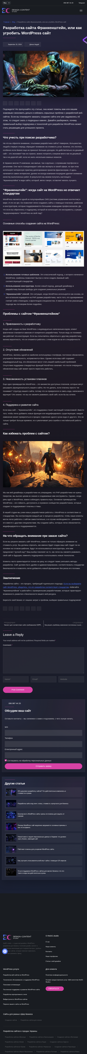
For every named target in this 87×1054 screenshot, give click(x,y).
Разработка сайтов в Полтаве (46, 1051)
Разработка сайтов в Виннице (15, 1037)
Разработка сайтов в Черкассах (40, 1047)
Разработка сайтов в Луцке (36, 1042)
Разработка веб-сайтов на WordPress (16, 975)
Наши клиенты (51, 946)
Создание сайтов (11, 1020)
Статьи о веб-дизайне (53, 961)
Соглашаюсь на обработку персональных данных (29, 761)
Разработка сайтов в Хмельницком (41, 1037)
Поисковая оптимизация (11, 985)
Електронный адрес (13, 749)
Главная (6, 22)
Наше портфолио (52, 956)
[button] (6, 3)
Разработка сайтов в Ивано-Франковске (19, 1051)
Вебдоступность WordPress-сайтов (15, 999)
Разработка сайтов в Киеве (14, 1042)
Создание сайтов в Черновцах (65, 1047)
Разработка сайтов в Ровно (70, 1051)
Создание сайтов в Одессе (59, 1042)
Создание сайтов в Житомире (67, 1037)
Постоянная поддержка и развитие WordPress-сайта (21, 989)
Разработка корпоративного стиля (15, 994)
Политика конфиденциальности (57, 975)
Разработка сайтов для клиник (31, 1020)
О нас (48, 942)
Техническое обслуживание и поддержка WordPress (21, 980)
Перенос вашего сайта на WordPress (16, 1004)
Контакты (49, 951)
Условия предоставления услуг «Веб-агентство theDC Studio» (64, 981)
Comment (8, 645)
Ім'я (6, 727)
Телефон (9, 738)
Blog (13, 22)
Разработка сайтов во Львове (15, 1047)
